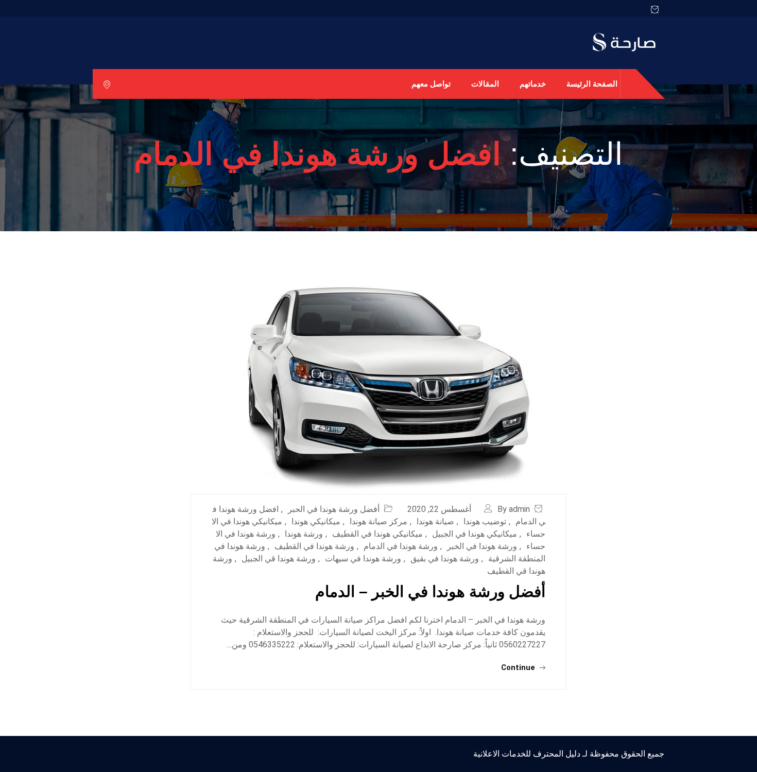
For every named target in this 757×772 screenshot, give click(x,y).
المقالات (485, 83)
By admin (513, 509)
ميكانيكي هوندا (315, 521)
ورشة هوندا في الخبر (482, 546)
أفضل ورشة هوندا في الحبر (334, 509)
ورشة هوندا (304, 534)
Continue (519, 667)
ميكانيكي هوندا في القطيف (377, 534)
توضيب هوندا (484, 521)
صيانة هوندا (435, 521)
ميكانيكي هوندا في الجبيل (474, 534)
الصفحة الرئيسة (591, 83)
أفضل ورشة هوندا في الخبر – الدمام (430, 591)
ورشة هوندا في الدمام (401, 546)
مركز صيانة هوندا (378, 521)
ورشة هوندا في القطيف (314, 546)
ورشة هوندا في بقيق (444, 558)
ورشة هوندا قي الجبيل (279, 558)
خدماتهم (533, 83)
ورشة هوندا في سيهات (363, 558)
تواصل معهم (431, 83)
